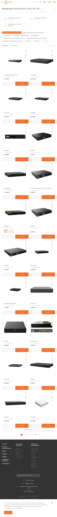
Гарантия (33, 454)
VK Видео (28, 499)
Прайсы (4, 456)
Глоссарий (33, 461)
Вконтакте (24, 499)
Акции (4, 451)
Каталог (4, 444)
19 (35, 434)
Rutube (32, 499)
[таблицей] (54, 45)
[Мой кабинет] (40, 2)
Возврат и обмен (35, 450)
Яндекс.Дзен (35, 499)
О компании (19, 458)
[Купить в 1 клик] (26, 56)
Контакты (18, 454)
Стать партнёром (20, 456)
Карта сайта (34, 459)
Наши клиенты (19, 450)
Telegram (21, 499)
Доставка (33, 452)
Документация (34, 448)
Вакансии (18, 452)
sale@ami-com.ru (29, 483)
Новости (18, 448)
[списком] (52, 45)
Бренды (4, 453)
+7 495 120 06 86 (29, 480)
